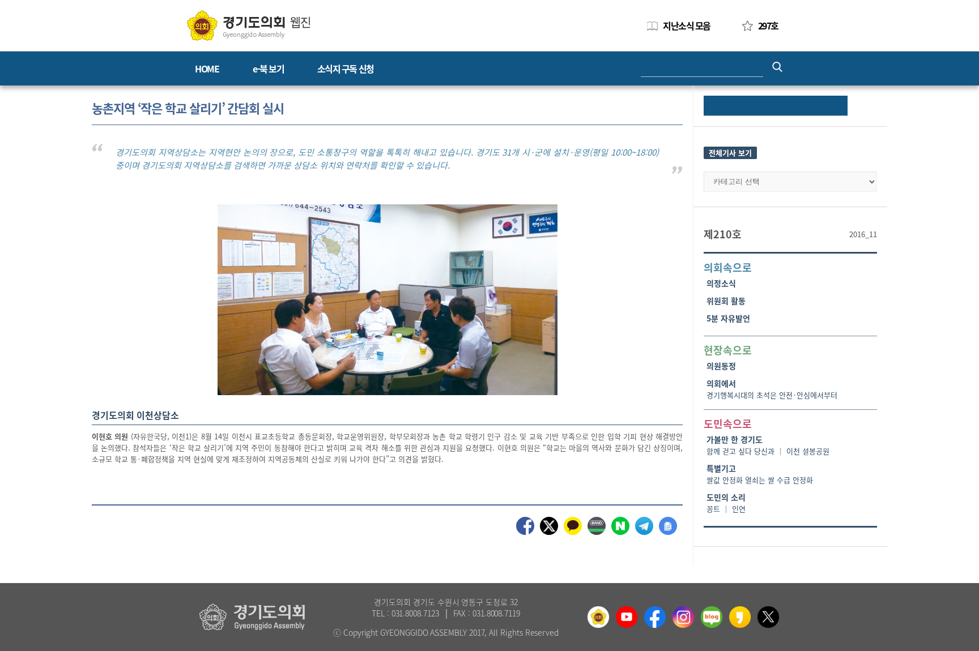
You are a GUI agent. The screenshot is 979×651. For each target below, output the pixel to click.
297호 (768, 25)
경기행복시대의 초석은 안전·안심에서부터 (771, 394)
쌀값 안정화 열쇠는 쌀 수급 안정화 (759, 479)
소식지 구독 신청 (345, 68)
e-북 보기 (268, 68)
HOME (207, 68)
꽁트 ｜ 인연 (726, 508)
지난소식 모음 (686, 25)
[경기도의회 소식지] (248, 24)
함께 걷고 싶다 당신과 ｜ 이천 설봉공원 (767, 451)
